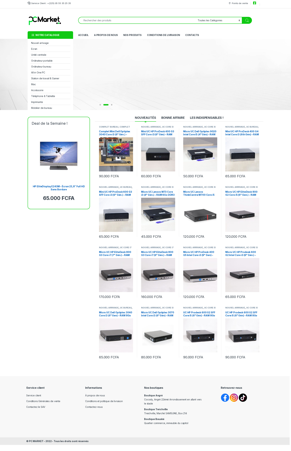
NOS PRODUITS (132, 35)
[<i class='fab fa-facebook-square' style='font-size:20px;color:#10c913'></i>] (255, 3)
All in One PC (38, 72)
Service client (33, 395)
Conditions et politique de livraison (104, 401)
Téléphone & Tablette (43, 96)
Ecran (34, 48)
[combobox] (137, 20)
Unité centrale (38, 54)
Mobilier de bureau (41, 107)
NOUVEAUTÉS (145, 117)
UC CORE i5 (210, 127)
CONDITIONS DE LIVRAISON (163, 35)
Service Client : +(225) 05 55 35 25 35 (51, 3)
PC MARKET (36, 441)
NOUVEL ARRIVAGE (151, 127)
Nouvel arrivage (40, 43)
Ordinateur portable (42, 60)
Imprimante (37, 102)
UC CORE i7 (126, 247)
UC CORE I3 (168, 127)
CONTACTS (192, 35)
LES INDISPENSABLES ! (206, 117)
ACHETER (128, 96)
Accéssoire (37, 90)
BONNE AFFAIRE (173, 117)
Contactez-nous (94, 406)
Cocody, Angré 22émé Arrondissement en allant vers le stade (173, 399)
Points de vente (240, 3)
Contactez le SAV (35, 406)
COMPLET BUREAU (108, 127)
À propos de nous (95, 395)
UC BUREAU (252, 127)
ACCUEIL (83, 35)
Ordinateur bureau (41, 66)
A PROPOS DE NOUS (106, 35)
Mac (33, 84)
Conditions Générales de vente (43, 401)
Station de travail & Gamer (45, 78)
